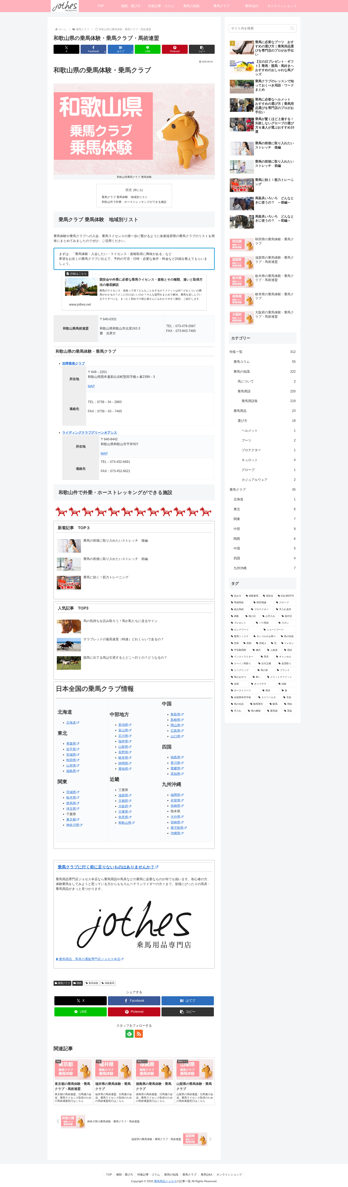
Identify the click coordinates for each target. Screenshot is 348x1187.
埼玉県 (71, 808)
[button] (202, 49)
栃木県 (71, 797)
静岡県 (123, 763)
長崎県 (175, 806)
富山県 (123, 730)
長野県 (123, 752)
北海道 (71, 722)
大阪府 (123, 806)
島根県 (175, 720)
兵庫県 (123, 811)
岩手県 (71, 749)
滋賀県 (123, 795)
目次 (128, 190)
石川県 (123, 736)
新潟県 (123, 725)
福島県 (71, 771)
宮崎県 (175, 822)
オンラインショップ (229, 1174)
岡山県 (175, 725)
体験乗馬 (109, 983)
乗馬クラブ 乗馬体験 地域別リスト (125, 197)
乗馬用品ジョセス (165, 1181)
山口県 (175, 736)
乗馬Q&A (206, 1174)
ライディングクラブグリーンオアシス (89, 432)
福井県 (123, 741)
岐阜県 (123, 757)
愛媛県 (175, 768)
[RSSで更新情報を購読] (139, 1034)
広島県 (175, 730)
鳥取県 (175, 714)
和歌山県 (124, 822)
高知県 (175, 773)
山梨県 (123, 746)
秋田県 (71, 760)
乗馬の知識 (171, 1174)
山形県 (71, 765)
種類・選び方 (124, 1174)
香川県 (175, 763)
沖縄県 (175, 833)
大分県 (175, 816)
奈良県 (123, 817)
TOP (109, 1174)
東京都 (71, 819)
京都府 (123, 800)
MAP (91, 386)
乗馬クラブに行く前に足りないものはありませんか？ (106, 867)
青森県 (71, 743)
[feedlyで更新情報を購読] (129, 1034)
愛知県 (123, 768)
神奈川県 (72, 825)
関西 (79, 983)
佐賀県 (175, 800)
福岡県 (175, 795)
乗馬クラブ (64, 983)
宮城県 (71, 754)
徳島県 (175, 757)
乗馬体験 (93, 983)
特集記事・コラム (148, 1174)
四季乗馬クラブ (73, 363)
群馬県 (71, 803)
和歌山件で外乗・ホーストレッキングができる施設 (134, 201)
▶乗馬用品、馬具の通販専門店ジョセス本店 (88, 959)
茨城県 (71, 792)
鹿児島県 (177, 827)
